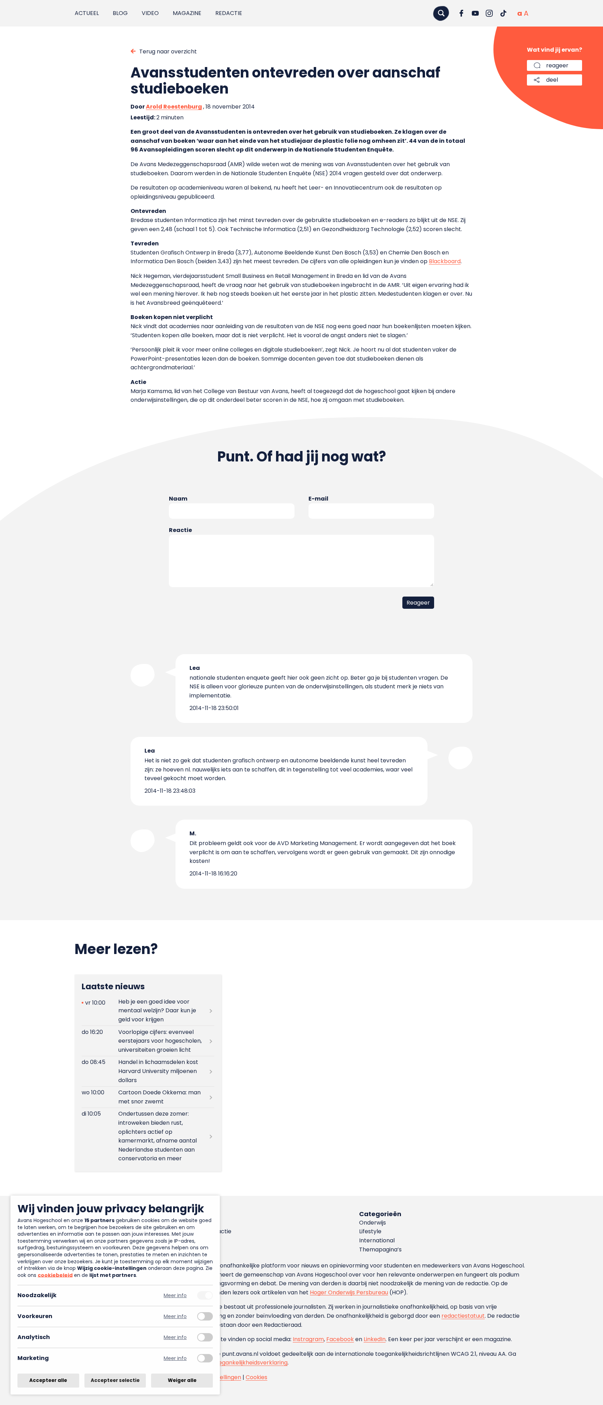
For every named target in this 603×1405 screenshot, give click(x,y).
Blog (120, 13)
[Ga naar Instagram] (489, 13)
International (377, 1240)
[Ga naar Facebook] (461, 13)
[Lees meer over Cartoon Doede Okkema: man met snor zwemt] (148, 1097)
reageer (557, 65)
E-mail (318, 499)
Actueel (87, 13)
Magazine (187, 13)
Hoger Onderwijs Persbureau (349, 1292)
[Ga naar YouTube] (475, 13)
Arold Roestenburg (174, 107)
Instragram (308, 1339)
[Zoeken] (441, 13)
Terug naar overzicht (168, 51)
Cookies (256, 1377)
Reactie (180, 530)
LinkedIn (375, 1339)
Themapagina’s (380, 1249)
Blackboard (445, 261)
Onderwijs (372, 1223)
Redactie (228, 13)
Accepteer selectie (115, 1380)
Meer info (175, 1295)
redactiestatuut (463, 1316)
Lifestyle (370, 1231)
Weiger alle (182, 1380)
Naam (178, 499)
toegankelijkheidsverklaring (250, 1363)
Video (150, 13)
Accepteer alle (48, 1380)
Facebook (340, 1339)
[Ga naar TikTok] (503, 13)
